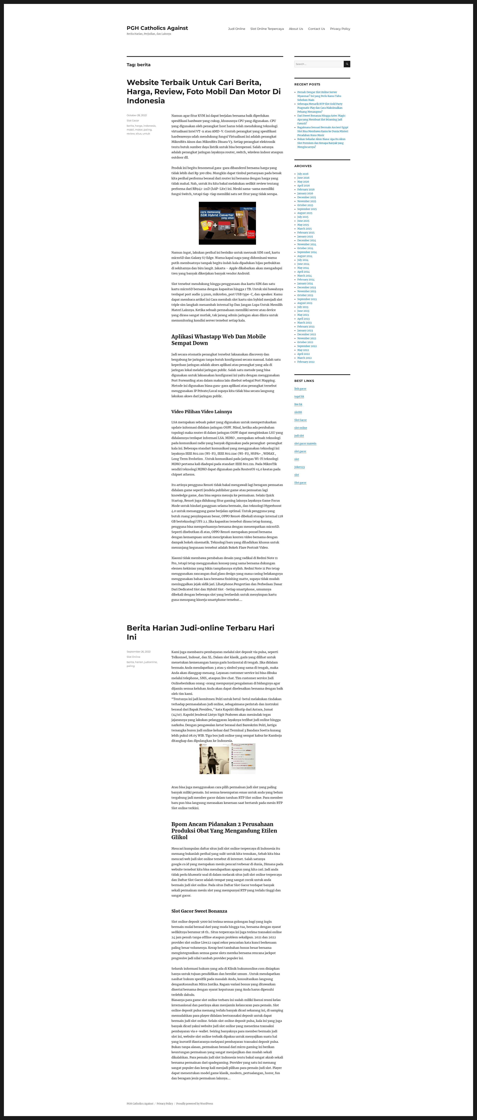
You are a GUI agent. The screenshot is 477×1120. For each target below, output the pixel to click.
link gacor (300, 388)
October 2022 (305, 342)
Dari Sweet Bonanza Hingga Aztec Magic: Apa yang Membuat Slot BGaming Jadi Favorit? (321, 119)
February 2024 (306, 279)
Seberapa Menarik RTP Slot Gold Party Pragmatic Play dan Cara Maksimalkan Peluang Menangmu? (319, 107)
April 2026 (303, 185)
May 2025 (303, 224)
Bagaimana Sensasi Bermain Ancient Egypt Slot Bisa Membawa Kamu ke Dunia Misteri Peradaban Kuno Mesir (322, 131)
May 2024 (303, 267)
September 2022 (307, 346)
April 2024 (303, 271)
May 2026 (303, 181)
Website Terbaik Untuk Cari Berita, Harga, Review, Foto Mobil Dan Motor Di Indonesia (204, 91)
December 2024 (306, 240)
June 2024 (303, 264)
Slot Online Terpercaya (267, 29)
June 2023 (303, 311)
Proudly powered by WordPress (194, 1103)
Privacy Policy (340, 29)
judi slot (299, 435)
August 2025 (304, 213)
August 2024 (304, 256)
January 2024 (305, 283)
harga (138, 125)
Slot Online (133, 656)
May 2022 (303, 350)
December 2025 (306, 197)
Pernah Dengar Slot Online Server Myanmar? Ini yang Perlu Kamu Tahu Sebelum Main (319, 96)
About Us (296, 29)
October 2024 (305, 248)
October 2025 (305, 205)
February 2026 (306, 189)
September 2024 (307, 252)
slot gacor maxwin (305, 443)
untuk (146, 133)
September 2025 (307, 209)
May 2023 (303, 314)
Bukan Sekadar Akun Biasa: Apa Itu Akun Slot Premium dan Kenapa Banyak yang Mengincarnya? (321, 143)
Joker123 (299, 467)
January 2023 (305, 330)
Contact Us (316, 29)
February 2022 (306, 361)
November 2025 (306, 201)
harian (139, 662)
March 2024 (304, 275)
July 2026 (303, 173)
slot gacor (300, 451)
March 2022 (304, 358)
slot (296, 459)
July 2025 (302, 217)
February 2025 (306, 232)
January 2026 (305, 193)
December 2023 (306, 287)
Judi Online (236, 29)
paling (148, 129)
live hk (298, 404)
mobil (130, 129)
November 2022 (306, 338)
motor (139, 129)
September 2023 (307, 299)
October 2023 (305, 295)
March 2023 (304, 322)
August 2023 (304, 303)
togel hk (299, 396)
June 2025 (303, 220)
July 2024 (302, 260)
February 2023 (305, 326)
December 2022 (306, 334)
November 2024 (306, 244)
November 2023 (306, 291)
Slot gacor (300, 482)
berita (130, 125)
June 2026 (303, 177)
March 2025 (304, 228)
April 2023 (303, 318)
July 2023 (302, 307)
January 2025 (305, 236)
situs (138, 133)
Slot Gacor (133, 120)
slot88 (298, 412)
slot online (300, 427)
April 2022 (303, 354)
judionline (150, 662)
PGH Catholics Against (157, 28)
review (131, 133)
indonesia (149, 125)
